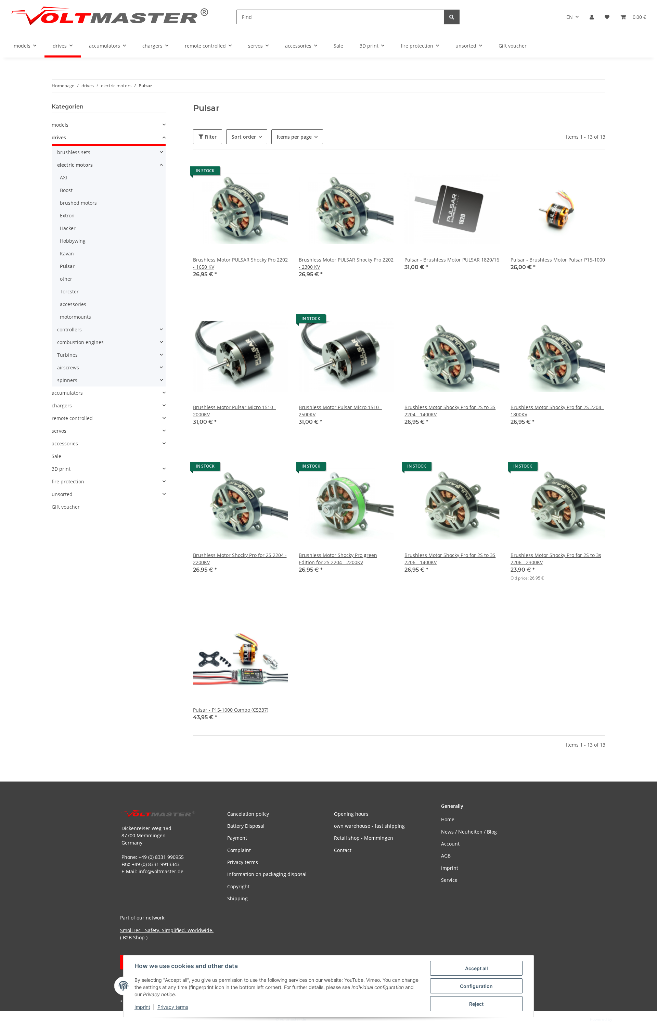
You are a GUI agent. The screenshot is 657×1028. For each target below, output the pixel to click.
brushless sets (73, 152)
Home (447, 819)
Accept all (476, 968)
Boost (66, 190)
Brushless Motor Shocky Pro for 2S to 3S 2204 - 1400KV (449, 411)
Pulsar (67, 266)
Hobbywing (73, 241)
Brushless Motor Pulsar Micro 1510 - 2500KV (340, 411)
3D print (61, 469)
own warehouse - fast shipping (369, 826)
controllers (69, 329)
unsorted (62, 494)
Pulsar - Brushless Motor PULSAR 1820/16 (451, 259)
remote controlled (72, 418)
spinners (67, 380)
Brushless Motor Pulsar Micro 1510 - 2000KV (234, 411)
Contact (342, 850)
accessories (73, 304)
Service (449, 880)
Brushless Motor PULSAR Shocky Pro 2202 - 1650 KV (240, 263)
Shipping (237, 898)
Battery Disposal (246, 826)
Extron (67, 215)
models (60, 125)
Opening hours (351, 814)
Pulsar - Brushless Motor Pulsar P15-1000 (558, 259)
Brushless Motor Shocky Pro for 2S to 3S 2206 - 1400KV (449, 559)
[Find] (452, 17)
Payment (237, 838)
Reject (476, 1004)
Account (450, 843)
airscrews (68, 367)
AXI (63, 177)
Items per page (294, 137)
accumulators (67, 393)
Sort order (244, 137)
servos (59, 431)
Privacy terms (172, 1007)
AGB (446, 855)
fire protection (68, 481)
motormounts (75, 317)
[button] (591, 17)
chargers (62, 405)
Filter (210, 137)
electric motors (75, 165)
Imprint (142, 1007)
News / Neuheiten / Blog (469, 831)
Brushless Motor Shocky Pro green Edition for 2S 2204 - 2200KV (338, 559)
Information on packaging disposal (267, 874)
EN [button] (569, 17)
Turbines (67, 355)
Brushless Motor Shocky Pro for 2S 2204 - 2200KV (240, 559)
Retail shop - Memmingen (363, 838)
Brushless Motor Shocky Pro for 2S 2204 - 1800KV (557, 411)
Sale (56, 456)
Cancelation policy (248, 814)
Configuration (476, 986)
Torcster (69, 291)
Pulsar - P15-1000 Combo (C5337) (230, 710)
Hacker (68, 228)
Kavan (67, 253)
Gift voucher (66, 507)
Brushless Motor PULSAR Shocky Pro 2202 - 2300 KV (346, 263)
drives (59, 137)
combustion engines (80, 342)
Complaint (239, 850)
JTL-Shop (621, 1019)
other (66, 279)
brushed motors (78, 203)
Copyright (238, 886)
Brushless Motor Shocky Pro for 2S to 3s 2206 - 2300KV (556, 559)
